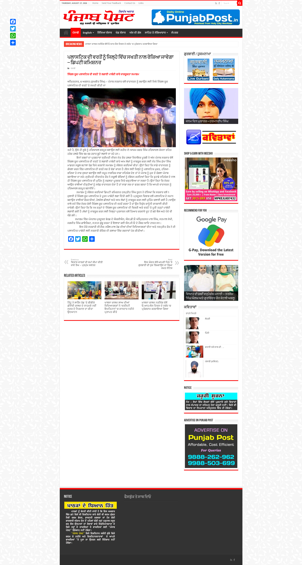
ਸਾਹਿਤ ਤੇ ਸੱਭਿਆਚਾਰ (155, 32)
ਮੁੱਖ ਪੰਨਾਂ (66, 32)
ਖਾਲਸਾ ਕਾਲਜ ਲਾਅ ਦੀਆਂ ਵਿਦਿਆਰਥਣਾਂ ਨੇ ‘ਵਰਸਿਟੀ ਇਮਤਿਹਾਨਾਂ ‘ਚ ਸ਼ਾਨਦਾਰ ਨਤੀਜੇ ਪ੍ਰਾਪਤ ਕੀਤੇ (119, 307)
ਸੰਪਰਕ (174, 32)
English (87, 32)
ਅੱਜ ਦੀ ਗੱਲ (135, 32)
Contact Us (129, 3)
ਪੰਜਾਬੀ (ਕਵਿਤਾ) (211, 361)
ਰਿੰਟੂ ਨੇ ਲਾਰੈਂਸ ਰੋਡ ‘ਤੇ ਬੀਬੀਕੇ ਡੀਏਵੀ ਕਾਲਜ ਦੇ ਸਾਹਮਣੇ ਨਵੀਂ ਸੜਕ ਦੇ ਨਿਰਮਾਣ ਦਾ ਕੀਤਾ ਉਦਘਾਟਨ (81, 307)
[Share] (12, 42)
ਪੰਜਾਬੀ (75, 32)
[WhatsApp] (12, 35)
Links (141, 3)
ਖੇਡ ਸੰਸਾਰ (121, 32)
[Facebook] (219, 3)
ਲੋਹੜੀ (207, 318)
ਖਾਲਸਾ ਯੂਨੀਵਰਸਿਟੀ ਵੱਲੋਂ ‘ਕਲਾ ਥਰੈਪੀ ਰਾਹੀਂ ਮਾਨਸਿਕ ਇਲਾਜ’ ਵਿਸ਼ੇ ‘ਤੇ (114, 44)
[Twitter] (12, 28)
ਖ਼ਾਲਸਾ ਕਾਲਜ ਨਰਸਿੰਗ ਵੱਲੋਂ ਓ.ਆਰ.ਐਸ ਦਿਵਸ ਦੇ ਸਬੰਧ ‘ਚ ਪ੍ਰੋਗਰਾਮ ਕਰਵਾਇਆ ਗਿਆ (156, 305)
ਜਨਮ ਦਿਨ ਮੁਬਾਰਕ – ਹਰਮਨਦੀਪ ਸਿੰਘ (207, 121)
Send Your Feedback (111, 3)
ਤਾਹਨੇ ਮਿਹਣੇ (191, 313)
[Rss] (216, 3)
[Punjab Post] (98, 16)
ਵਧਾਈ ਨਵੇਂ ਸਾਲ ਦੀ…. (214, 347)
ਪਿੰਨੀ (207, 333)
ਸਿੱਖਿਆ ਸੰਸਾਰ (104, 32)
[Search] (239, 3)
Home (95, 3)
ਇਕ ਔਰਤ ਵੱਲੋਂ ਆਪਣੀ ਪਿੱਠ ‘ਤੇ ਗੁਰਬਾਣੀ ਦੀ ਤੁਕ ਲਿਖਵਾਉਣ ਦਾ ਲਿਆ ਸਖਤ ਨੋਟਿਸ (155, 264)
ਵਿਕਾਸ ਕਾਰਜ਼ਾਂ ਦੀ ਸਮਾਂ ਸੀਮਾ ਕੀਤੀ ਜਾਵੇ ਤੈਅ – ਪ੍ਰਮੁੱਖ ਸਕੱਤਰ (87, 263)
